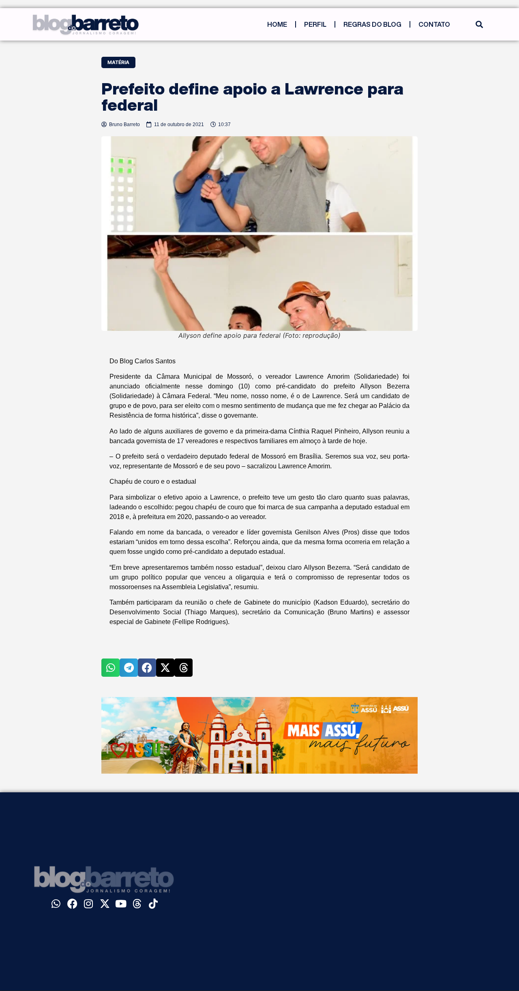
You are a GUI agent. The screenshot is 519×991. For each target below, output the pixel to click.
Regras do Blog (372, 24)
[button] (479, 24)
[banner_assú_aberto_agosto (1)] (259, 771)
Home (277, 24)
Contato (434, 24)
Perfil (315, 24)
